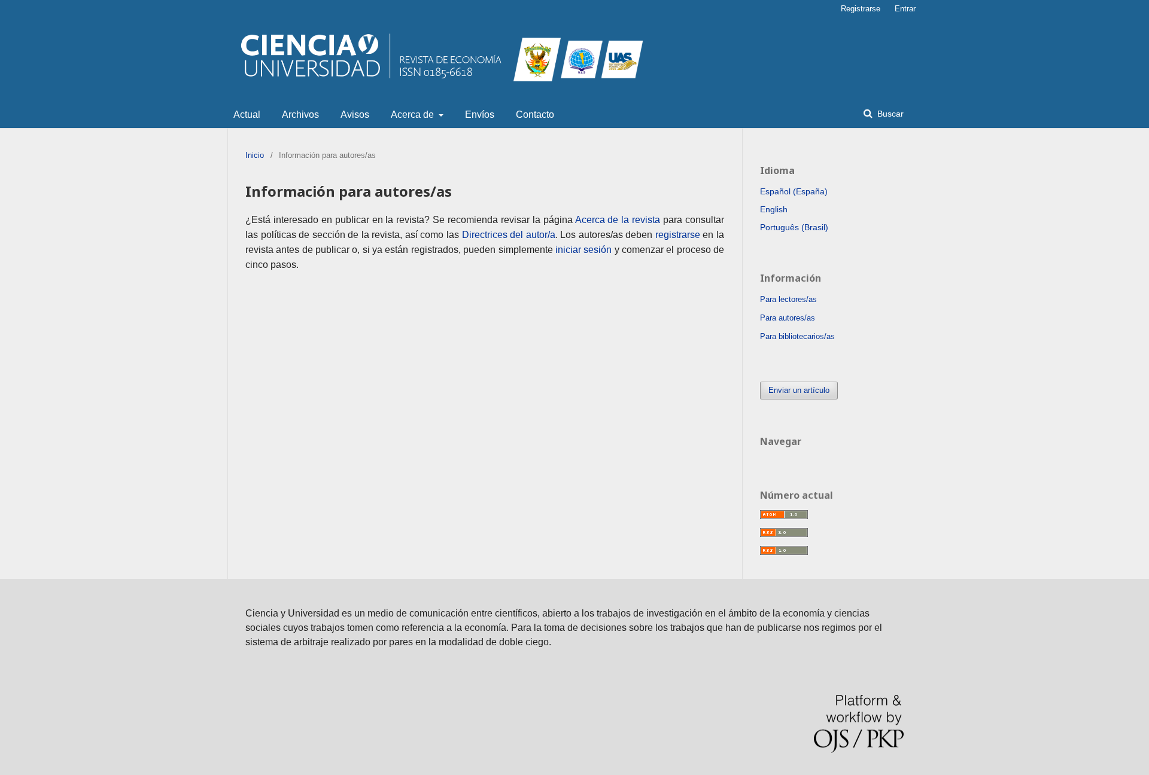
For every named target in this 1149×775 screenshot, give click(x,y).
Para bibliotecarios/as (797, 336)
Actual (246, 114)
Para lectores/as (788, 299)
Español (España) (794, 191)
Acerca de (413, 114)
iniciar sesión (583, 250)
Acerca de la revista (618, 220)
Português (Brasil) (794, 227)
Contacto (535, 114)
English (774, 209)
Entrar (905, 8)
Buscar (889, 113)
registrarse (677, 235)
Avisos (355, 114)
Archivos (300, 114)
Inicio (254, 155)
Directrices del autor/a (508, 235)
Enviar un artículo (798, 390)
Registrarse (860, 8)
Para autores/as (787, 317)
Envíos (479, 114)
